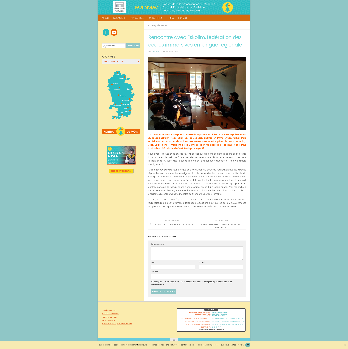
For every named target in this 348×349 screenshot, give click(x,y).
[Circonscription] (121, 118)
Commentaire (158, 244)
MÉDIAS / (105, 320)
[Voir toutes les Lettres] (121, 164)
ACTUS (171, 18)
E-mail (202, 262)
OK (247, 345)
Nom (153, 262)
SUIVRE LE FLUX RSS (109, 324)
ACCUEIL (105, 18)
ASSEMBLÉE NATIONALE (110, 314)
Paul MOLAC (157, 51)
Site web (154, 272)
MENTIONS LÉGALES (124, 324)
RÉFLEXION (162, 25)
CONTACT (182, 18)
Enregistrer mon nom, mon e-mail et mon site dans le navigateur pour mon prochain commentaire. (191, 283)
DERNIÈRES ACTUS (109, 310)
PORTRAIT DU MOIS (109, 317)
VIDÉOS (112, 320)
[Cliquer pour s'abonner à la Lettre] (121, 172)
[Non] (344, 345)
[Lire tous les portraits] (121, 135)
